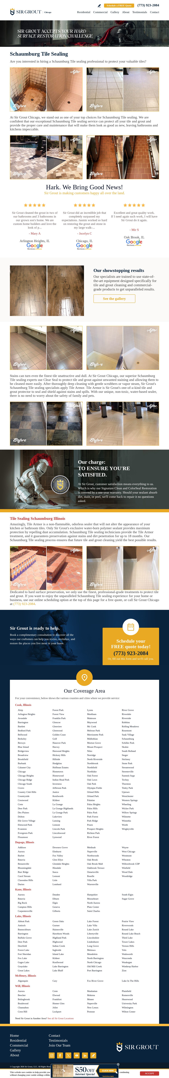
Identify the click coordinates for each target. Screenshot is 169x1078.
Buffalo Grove (25, 937)
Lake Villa (92, 925)
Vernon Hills (128, 946)
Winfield (126, 868)
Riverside (126, 718)
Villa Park (92, 880)
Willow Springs (129, 812)
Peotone (91, 1011)
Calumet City (24, 767)
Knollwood (58, 962)
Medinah (91, 847)
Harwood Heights (61, 751)
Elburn (56, 898)
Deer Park (22, 808)
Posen (90, 825)
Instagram (52, 1055)
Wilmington (127, 1007)
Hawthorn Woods (61, 933)
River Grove (128, 710)
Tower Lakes (128, 942)
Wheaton (126, 859)
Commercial (100, 12)
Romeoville (127, 995)
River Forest (93, 837)
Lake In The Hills (130, 981)
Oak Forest (92, 775)
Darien (21, 884)
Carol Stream (24, 876)
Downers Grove (60, 847)
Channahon (23, 1007)
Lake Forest (92, 921)
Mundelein (92, 954)
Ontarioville (93, 872)
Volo (124, 950)
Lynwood (57, 837)
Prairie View (128, 921)
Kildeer (56, 800)
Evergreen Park (25, 833)
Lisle (55, 880)
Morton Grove (94, 743)
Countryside (23, 796)
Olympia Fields (94, 788)
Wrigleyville (128, 829)
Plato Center (93, 907)
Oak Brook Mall (95, 864)
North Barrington (95, 958)
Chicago (22, 771)
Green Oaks (58, 921)
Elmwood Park (25, 825)
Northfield (92, 767)
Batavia (21, 859)
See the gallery (114, 299)
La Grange (58, 804)
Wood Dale (127, 872)
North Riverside (94, 759)
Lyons (90, 710)
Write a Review (99, 5)
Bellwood (22, 734)
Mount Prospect (94, 747)
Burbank (22, 763)
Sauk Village (128, 734)
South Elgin (127, 894)
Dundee (56, 894)
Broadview (23, 755)
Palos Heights (93, 804)
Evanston (22, 829)
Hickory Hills (59, 755)
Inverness (57, 784)
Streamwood (128, 767)
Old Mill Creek (94, 966)
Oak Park (91, 784)
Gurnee (56, 925)
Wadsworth (127, 954)
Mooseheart (92, 898)
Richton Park (93, 833)
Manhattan (92, 991)
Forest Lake (23, 950)
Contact (154, 12)
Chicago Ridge (25, 779)
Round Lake (128, 929)
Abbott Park (23, 921)
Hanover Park (59, 743)
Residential (83, 12)
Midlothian (92, 738)
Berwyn (21, 743)
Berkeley (22, 738)
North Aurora (93, 903)
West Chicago (128, 851)
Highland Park (59, 937)
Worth (125, 825)
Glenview (57, 726)
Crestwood (23, 800)
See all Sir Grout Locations (61, 1018)
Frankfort (57, 999)
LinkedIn (85, 1055)
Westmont (127, 855)
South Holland (129, 751)
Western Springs (130, 800)
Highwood (58, 942)
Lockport (57, 1011)
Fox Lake (22, 958)
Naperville (92, 851)
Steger (125, 755)
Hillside (56, 759)
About (125, 12)
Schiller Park (128, 743)
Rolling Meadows (130, 726)
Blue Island (23, 747)
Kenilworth (58, 796)
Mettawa (91, 950)
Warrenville (92, 884)
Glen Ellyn (58, 859)
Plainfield (126, 991)
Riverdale (126, 714)
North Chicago (94, 962)
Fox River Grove (95, 981)
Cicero (21, 788)
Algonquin (23, 981)
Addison (22, 847)
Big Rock (22, 903)
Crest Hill (22, 1011)
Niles (89, 751)
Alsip (20, 710)
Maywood (92, 722)
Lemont (56, 825)
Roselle (90, 876)
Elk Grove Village (26, 820)
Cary (55, 981)
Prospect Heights (95, 829)
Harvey (56, 747)
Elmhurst (57, 851)
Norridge (91, 755)
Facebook (60, 1055)
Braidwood (23, 1003)
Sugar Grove (128, 898)
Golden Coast (59, 734)
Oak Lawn (92, 779)
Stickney (126, 759)
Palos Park (92, 812)
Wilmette (126, 816)
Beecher (22, 995)
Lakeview (57, 816)
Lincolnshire (93, 937)
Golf (55, 738)
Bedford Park (24, 730)
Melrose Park (93, 730)
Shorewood (127, 999)
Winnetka (126, 820)
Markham (91, 714)
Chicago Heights (26, 775)
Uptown (126, 792)
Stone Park (127, 763)
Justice (56, 792)
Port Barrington (94, 970)
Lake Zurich (93, 929)
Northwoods (93, 855)
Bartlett (21, 726)
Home (14, 1035)
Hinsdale (57, 868)
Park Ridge (92, 820)
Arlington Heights (26, 714)
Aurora (21, 851)
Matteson (91, 718)
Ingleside (57, 950)
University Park (129, 1003)
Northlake (92, 771)
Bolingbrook (24, 999)
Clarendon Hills (25, 880)
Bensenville (23, 864)
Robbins (126, 722)
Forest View (58, 714)
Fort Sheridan (24, 954)
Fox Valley (58, 855)
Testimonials (139, 12)
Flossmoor (23, 837)
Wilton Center (128, 1011)
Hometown (58, 771)
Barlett (21, 855)
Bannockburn (24, 929)
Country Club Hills (27, 792)
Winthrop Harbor (130, 966)
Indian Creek (59, 946)
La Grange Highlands (63, 808)
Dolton (21, 816)
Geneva (56, 907)
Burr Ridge (23, 872)
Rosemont (127, 730)
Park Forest (92, 816)
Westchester (127, 796)
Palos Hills (92, 808)
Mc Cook (91, 726)
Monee (90, 999)
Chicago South (25, 784)
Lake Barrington (60, 966)
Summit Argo (128, 775)
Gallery (115, 12)
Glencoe (56, 722)
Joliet (55, 1007)
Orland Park (93, 796)
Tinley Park (127, 788)
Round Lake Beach (131, 933)
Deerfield (22, 946)
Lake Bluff (58, 970)
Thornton (126, 784)
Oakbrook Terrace (95, 868)
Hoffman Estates (61, 767)
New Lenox (92, 1007)
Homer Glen (58, 1003)
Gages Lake (23, 962)
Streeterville (127, 771)
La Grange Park (60, 812)
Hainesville (58, 929)
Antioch (21, 925)
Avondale (22, 718)
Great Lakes (23, 970)
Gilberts (56, 911)
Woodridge (127, 876)
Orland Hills (93, 792)
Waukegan (127, 962)
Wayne (125, 847)
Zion (124, 970)
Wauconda (127, 958)
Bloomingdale (24, 868)
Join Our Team (59, 1045)
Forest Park (58, 710)
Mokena (91, 995)
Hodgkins (57, 763)
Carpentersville (25, 911)
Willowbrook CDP (131, 864)
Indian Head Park (61, 779)
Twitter (68, 1055)
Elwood (56, 995)
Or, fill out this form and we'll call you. (131, 658)
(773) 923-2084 (148, 5)
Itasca (55, 872)
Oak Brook (92, 859)
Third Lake (127, 937)
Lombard (57, 884)
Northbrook (92, 763)
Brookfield (23, 759)
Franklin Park (59, 718)
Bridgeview (23, 751)
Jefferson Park (59, 788)
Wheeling (126, 804)
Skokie (125, 747)
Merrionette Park (95, 734)
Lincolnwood (59, 833)
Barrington (23, 722)
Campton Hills (25, 907)
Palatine (91, 800)
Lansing (56, 820)
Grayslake (22, 966)
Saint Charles (93, 911)
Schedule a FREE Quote (119, 5)
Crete (20, 804)
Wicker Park (128, 808)
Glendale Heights (61, 864)
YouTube (77, 1055)
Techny (125, 779)
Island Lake (58, 954)
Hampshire (92, 894)
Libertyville (92, 933)
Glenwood (57, 730)
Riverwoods (127, 925)
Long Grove (93, 946)
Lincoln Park (59, 829)
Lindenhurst (93, 942)
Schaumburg (128, 738)
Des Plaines (23, 812)
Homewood (58, 775)
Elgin (55, 903)
